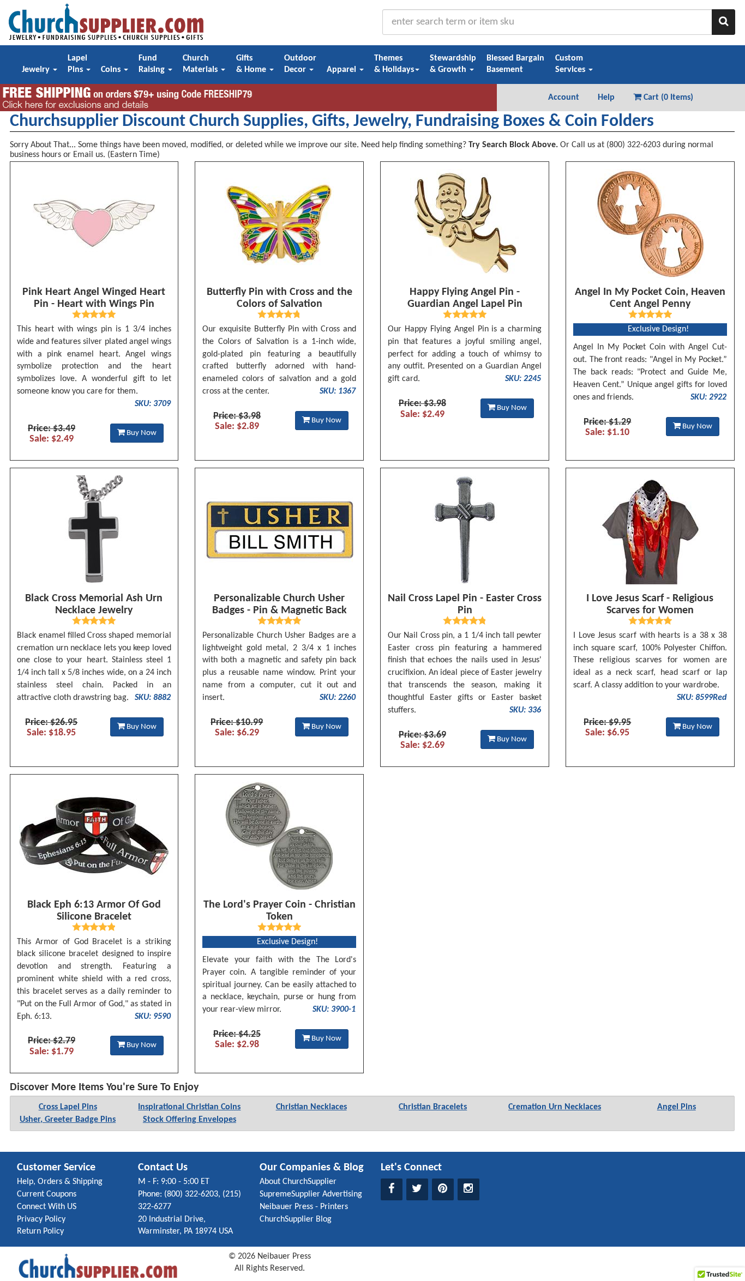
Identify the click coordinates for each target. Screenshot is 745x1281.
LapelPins (77, 64)
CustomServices (571, 64)
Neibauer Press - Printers (304, 1207)
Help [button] (606, 97)
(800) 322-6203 (191, 1194)
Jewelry (37, 69)
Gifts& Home (252, 64)
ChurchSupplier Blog (296, 1219)
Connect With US (46, 1207)
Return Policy (40, 1231)
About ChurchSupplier (298, 1181)
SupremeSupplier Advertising (311, 1194)
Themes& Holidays (394, 64)
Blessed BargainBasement (515, 64)
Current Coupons (46, 1194)
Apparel (342, 69)
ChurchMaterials (201, 64)
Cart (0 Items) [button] (667, 97)
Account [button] (563, 97)
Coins (112, 69)
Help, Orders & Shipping (60, 1181)
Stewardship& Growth (453, 64)
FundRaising (153, 64)
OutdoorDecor (300, 64)
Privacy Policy (41, 1219)
